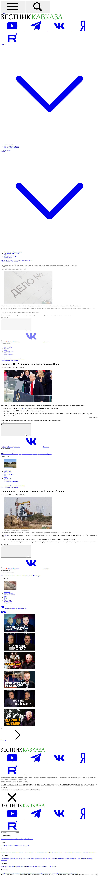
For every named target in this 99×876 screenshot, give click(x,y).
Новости (10, 341)
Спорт (16, 260)
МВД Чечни (7, 352)
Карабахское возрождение (7, 260)
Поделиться (27, 329)
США (5, 477)
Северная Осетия (43, 873)
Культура (18, 845)
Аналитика (3, 150)
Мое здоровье (4, 852)
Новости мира (7, 471)
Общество (6, 348)
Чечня (5, 350)
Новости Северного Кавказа (11, 146)
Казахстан (40, 866)
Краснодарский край (6, 873)
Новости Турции (8, 593)
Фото (19, 260)
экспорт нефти (7, 600)
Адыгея (72, 873)
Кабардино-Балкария (53, 873)
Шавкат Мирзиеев (72, 858)
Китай (51, 866)
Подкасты (30, 839)
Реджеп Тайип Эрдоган (32, 858)
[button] (49, 798)
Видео (23, 260)
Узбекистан (46, 866)
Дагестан (26, 873)
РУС (2, 13)
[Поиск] (37, 7)
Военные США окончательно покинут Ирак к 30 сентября (20, 576)
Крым (76, 873)
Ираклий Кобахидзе (61, 858)
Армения (21, 866)
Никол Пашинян (51, 858)
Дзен (4, 341)
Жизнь (14, 845)
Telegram (17, 341)
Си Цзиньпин (22, 858)
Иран (5, 475)
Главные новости (8, 144)
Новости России (8, 347)
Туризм (27, 845)
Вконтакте (46, 341)
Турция (7, 866)
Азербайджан (15, 866)
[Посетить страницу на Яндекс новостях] (82, 31)
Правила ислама (8, 257)
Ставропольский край (18, 873)
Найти (17, 832)
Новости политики (9, 474)
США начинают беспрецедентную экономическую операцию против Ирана (26, 454)
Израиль (35, 866)
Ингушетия (35, 873)
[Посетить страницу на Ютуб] (12, 31)
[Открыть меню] (13, 7)
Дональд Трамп (23, 408)
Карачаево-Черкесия (64, 873)
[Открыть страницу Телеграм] (36, 31)
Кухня (31, 260)
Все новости (14, 261)
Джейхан (6, 599)
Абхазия (30, 866)
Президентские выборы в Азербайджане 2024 (84, 852)
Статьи (9, 150)
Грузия (26, 866)
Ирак (5, 597)
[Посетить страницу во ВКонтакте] (59, 31)
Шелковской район (9, 351)
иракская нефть (8, 601)
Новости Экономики (9, 594)
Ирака (6, 535)
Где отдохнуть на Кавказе (10, 256)
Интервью (18, 839)
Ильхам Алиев (43, 858)
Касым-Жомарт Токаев (83, 858)
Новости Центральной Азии (11, 147)
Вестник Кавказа (5, 261)
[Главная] (31, 19)
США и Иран (7, 479)
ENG (4, 13)
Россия (3, 866)
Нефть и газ (7, 254)
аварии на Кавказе (8, 354)
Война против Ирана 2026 (11, 481)
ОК (96, 874)
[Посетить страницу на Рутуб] (12, 43)
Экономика (9, 845)
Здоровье (27, 260)
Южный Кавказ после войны (11, 253)
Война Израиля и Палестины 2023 (13, 252)
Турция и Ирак (8, 603)
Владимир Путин (5, 858)
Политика (3, 845)
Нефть (5, 596)
